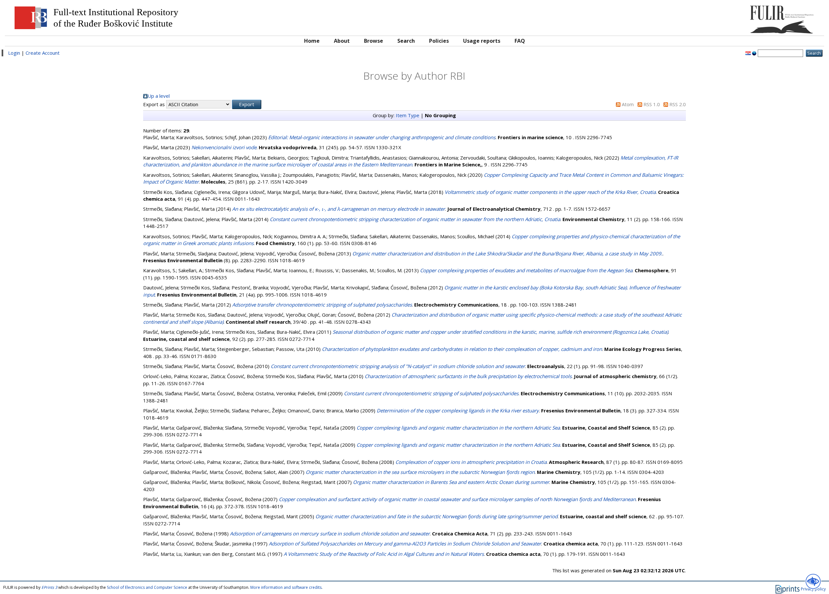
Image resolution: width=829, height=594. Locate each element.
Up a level (159, 96)
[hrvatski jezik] (748, 53)
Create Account (43, 53)
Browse (373, 40)
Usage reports (481, 40)
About (342, 40)
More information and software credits (286, 587)
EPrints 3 (49, 587)
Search (406, 40)
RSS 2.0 (677, 104)
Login (14, 53)
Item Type (407, 115)
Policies (439, 40)
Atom (628, 104)
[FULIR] (718, 17)
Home (312, 40)
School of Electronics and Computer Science (147, 587)
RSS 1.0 (651, 104)
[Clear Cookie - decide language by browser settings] (754, 53)
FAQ (520, 40)
